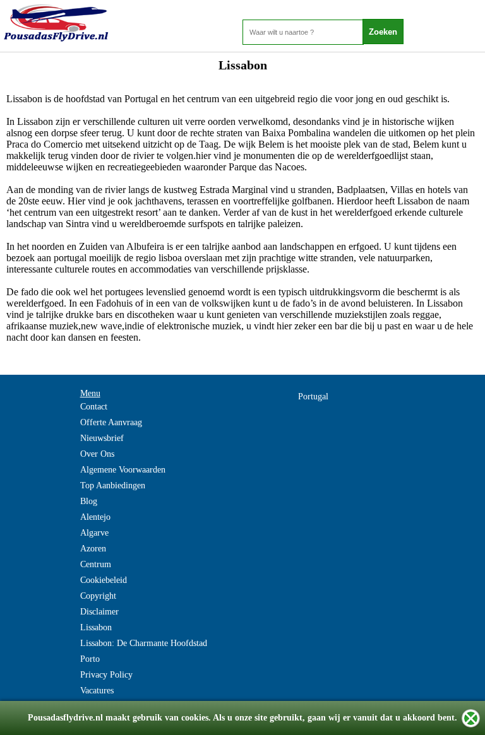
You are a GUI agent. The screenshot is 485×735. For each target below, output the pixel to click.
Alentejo (95, 517)
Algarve (94, 533)
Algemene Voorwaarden (122, 469)
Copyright (98, 596)
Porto (90, 659)
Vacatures (97, 690)
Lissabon (96, 627)
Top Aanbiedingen (112, 485)
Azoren (93, 548)
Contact (93, 406)
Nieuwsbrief (102, 438)
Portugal (313, 396)
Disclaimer (99, 611)
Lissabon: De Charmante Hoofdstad (143, 643)
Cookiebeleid (103, 580)
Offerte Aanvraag (111, 422)
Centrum (95, 564)
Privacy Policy (106, 674)
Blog (88, 501)
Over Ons (97, 454)
